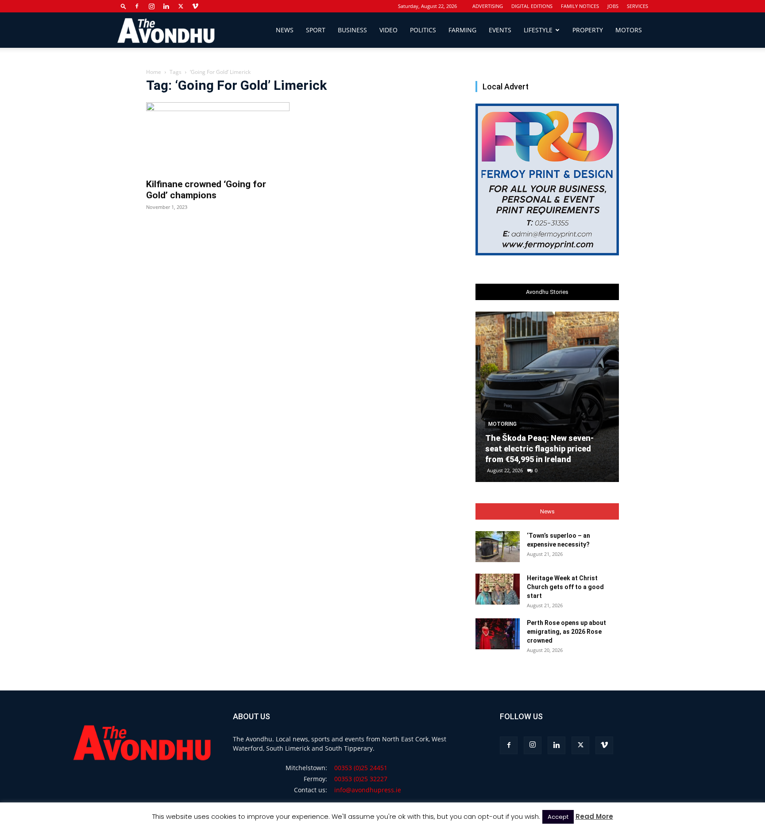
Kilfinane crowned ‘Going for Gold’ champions (206, 190)
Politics (423, 30)
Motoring (502, 424)
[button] (123, 6)
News (285, 30)
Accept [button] (558, 817)
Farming (462, 30)
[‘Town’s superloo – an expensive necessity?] (497, 546)
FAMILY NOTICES (580, 6)
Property (587, 30)
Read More (594, 816)
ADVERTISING (487, 6)
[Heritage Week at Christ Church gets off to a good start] (497, 589)
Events (500, 30)
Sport (315, 30)
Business (352, 30)
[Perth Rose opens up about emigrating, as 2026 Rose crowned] (497, 633)
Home (153, 72)
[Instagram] (151, 6)
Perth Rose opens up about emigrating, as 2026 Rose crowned (566, 631)
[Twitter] (180, 6)
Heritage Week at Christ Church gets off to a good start (565, 587)
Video (388, 30)
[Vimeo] (195, 6)
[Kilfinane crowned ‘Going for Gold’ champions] (218, 137)
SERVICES (637, 6)
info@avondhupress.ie (367, 790)
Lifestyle (538, 30)
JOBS (612, 6)
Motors (628, 30)
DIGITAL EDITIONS (531, 6)
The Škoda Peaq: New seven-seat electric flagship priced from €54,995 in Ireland (539, 448)
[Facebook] (136, 6)
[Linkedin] (166, 6)
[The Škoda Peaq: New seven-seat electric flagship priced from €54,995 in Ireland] (547, 397)
